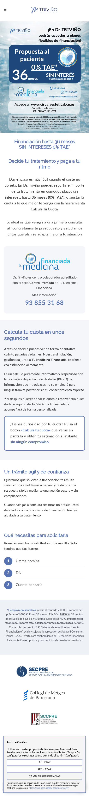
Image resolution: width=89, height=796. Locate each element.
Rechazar (44, 769)
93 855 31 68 (44, 303)
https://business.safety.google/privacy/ (49, 788)
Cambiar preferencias (44, 776)
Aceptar (45, 762)
